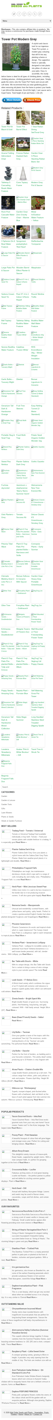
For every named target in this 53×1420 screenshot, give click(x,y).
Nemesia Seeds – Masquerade (26, 905)
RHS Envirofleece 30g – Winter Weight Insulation (36, 353)
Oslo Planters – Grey (8, 515)
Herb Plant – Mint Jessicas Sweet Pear (29, 887)
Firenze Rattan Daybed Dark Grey (22, 156)
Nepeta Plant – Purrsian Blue (22, 692)
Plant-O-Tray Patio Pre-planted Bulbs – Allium (23, 662)
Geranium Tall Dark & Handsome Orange (7, 410)
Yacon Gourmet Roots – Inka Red (27, 1116)
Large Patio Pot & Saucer (8, 269)
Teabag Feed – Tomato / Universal (27, 831)
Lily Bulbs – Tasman (21, 1032)
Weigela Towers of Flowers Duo (23, 630)
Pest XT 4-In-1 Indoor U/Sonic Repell (22, 297)
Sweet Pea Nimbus (6, 462)
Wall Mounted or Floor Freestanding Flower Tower (37, 633)
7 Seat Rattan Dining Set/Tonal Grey (37, 129)
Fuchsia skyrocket (5, 486)
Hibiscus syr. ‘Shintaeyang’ (24, 1088)
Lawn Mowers (6, 813)
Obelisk (19, 379)
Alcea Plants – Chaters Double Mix (27, 1069)
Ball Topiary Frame (6, 321)
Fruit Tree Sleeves (20, 407)
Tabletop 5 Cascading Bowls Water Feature (6, 186)
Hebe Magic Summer (21, 718)
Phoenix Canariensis (21, 924)
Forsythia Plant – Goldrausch (22, 606)
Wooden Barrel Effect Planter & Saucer (23, 270)
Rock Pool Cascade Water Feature (8, 215)
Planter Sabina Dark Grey (22, 462)
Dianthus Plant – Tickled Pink (25, 1248)
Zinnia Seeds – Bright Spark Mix (26, 998)
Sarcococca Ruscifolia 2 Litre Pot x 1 (28, 1211)
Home (20, 1414)
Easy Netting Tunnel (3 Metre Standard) (36, 410)
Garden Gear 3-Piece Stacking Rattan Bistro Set (38, 157)
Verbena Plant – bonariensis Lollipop (28, 943)
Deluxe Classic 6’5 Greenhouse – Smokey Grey (37, 518)
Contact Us (37, 1414)
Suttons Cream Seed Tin (7, 295)
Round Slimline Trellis (37, 295)
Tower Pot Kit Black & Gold (7, 128)
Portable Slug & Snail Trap (8, 436)
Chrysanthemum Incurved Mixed (26, 1309)
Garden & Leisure (8, 800)
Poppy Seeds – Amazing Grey (7, 692)
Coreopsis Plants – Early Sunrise (37, 547)
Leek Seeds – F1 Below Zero (24, 980)
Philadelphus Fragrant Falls (24, 868)
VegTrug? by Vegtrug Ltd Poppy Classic (37, 661)
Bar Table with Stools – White (25, 961)
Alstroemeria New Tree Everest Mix (36, 488)
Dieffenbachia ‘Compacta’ (37, 242)
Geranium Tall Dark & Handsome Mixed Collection (7, 723)
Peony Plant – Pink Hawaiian (25, 1135)
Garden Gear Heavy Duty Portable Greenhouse (37, 580)
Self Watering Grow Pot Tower (37, 693)
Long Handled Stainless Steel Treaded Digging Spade (37, 721)
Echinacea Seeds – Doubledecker (7, 632)
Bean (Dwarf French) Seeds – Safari (28, 1017)
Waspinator (36, 267)
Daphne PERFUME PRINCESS (25, 1391)
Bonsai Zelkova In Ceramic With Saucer (22, 579)
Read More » (21, 842)
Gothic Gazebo (37, 461)
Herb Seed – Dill (19, 1188)
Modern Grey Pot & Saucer (37, 183)
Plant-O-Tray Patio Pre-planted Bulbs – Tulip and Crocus (8, 664)
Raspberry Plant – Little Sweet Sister (28, 1351)
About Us (28, 1414)
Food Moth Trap (21, 436)
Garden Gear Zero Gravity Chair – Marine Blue (22, 216)
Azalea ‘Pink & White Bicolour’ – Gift (22, 752)
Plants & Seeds (7, 817)
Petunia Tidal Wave (7, 545)
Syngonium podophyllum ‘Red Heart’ (21, 244)
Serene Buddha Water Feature (8, 348)
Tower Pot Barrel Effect (21, 128)
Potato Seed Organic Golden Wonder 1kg (38, 438)
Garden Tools (6, 804)
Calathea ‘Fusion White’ (22, 348)
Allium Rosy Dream (20, 1151)
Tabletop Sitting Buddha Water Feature (22, 323)
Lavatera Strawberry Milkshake (6, 752)
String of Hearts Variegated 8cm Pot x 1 (30, 1230)
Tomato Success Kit (21, 515)
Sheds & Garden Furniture (11, 821)
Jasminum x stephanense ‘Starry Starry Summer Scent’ (22, 489)
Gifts (3, 809)
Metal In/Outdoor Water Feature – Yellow (37, 216)
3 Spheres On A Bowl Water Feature (8, 244)
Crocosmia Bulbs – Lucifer (24, 1169)
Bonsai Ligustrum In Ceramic (36, 382)
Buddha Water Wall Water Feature (37, 323)
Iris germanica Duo (20, 1267)
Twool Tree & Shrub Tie (37, 750)
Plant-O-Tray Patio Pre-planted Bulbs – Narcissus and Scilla (23, 549)
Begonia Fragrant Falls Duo (7, 779)
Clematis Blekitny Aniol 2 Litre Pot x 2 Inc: (7, 580)
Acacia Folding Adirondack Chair (7, 156)
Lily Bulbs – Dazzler (21, 1051)
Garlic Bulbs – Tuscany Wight (7, 380)
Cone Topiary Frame (22, 183)
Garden (4, 796)
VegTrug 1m (36, 605)
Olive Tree (5, 605)
